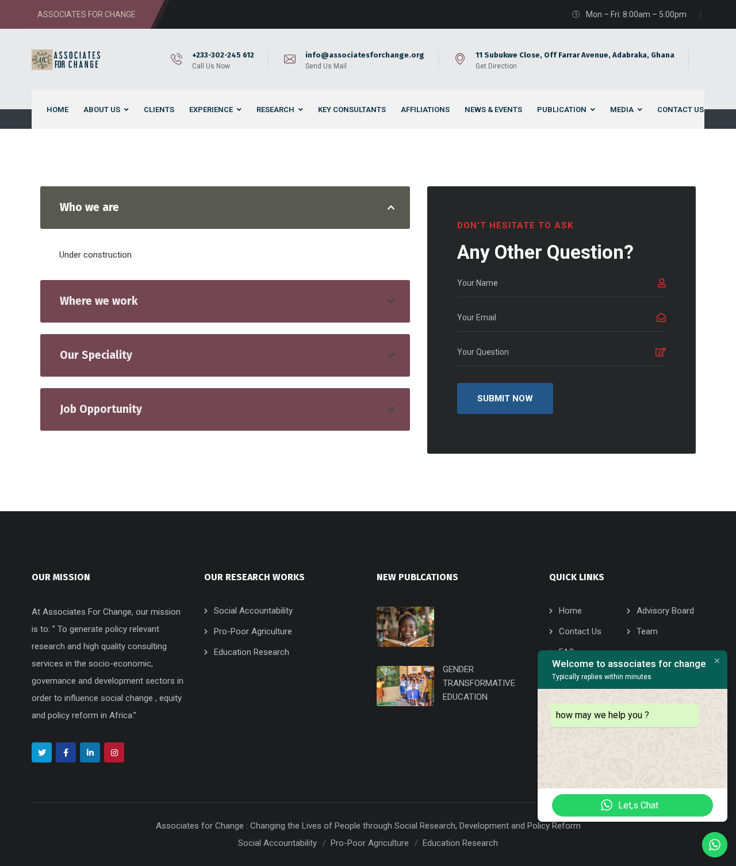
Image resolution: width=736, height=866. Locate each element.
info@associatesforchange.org (364, 55)
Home (570, 611)
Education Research (251, 652)
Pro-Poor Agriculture (253, 631)
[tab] (225, 207)
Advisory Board (665, 611)
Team (647, 631)
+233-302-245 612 (223, 55)
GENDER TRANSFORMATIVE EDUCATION (479, 683)
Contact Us (580, 631)
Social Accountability (253, 611)
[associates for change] (68, 59)
